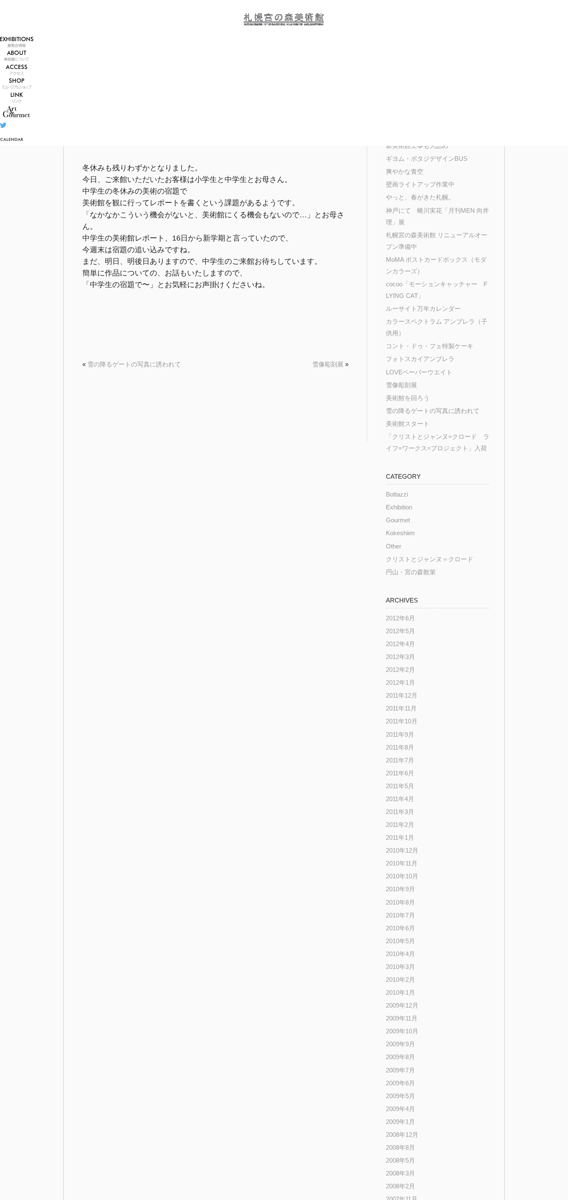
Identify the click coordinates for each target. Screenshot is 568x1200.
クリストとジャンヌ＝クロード (429, 559)
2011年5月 (400, 786)
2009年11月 (401, 1018)
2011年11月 (401, 708)
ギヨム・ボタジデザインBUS (426, 158)
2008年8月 (400, 1147)
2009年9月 (400, 1044)
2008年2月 (400, 1186)
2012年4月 (400, 644)
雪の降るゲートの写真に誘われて (134, 364)
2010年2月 (400, 979)
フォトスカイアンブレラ (420, 359)
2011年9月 (400, 734)
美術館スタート (408, 423)
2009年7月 (400, 1070)
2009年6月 (400, 1083)
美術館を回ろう (408, 398)
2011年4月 (400, 799)
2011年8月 (400, 747)
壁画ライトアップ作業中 (420, 184)
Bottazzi (397, 494)
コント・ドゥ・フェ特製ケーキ (429, 346)
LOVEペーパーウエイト (419, 372)
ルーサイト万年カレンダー (423, 308)
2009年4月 (400, 1109)
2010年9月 (400, 889)
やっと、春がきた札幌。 (420, 197)
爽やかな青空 (404, 171)
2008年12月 (402, 1134)
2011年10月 (401, 721)
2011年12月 (401, 695)
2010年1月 (400, 992)
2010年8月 (400, 902)
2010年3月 (400, 967)
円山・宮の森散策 (411, 572)
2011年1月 (400, 837)
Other (393, 546)
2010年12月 (402, 850)
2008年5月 (400, 1160)
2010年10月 (402, 876)
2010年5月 (400, 941)
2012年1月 (400, 682)
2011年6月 (400, 773)
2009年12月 (402, 1005)
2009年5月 (400, 1096)
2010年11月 (401, 863)
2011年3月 (400, 812)
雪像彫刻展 (327, 364)
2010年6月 (400, 928)
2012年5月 (400, 631)
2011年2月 (400, 824)
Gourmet (398, 520)
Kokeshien (400, 533)
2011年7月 (400, 760)
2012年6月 (400, 618)
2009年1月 (400, 1122)
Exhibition (399, 507)
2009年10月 (402, 1031)
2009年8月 (400, 1057)
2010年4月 (400, 954)
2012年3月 (400, 657)
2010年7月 (400, 915)
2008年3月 (400, 1173)
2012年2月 (400, 669)
